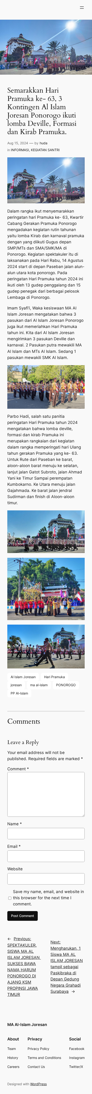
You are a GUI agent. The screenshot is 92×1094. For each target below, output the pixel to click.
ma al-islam (39, 685)
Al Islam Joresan (23, 677)
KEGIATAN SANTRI (45, 150)
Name (14, 824)
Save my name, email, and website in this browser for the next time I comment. (48, 897)
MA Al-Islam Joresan (27, 1024)
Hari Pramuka (54, 677)
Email (14, 846)
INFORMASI (20, 150)
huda (43, 143)
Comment (18, 769)
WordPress (38, 1084)
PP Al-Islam (19, 693)
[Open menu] (82, 7)
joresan (16, 685)
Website (15, 869)
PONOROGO (66, 685)
